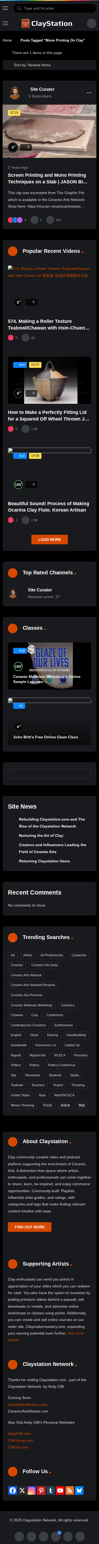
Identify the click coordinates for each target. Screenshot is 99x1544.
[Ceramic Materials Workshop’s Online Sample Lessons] (49, 666)
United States (20, 1095)
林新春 (65, 1105)
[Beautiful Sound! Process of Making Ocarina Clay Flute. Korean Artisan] (49, 471)
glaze (34, 1035)
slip (13, 1075)
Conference (54, 1015)
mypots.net (38, 1055)
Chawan (17, 1015)
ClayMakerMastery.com (27, 1404)
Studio (74, 1075)
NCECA (59, 1055)
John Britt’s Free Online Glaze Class (45, 737)
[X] (22, 1490)
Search (85, 773)
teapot (58, 1085)
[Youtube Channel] (60, 1490)
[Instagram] (31, 1490)
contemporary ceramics (28, 1025)
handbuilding (76, 1035)
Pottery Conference (62, 1065)
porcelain (81, 1055)
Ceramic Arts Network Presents (33, 985)
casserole (79, 955)
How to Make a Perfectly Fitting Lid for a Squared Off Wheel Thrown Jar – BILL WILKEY (48, 419)
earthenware (63, 1025)
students (55, 1075)
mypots (16, 1055)
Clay (34, 1015)
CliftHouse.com (20, 1440)
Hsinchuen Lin (45, 1045)
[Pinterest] (41, 1490)
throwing (78, 1085)
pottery (34, 1065)
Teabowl (17, 1085)
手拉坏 (47, 1105)
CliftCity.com (18, 1447)
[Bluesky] (79, 1490)
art (13, 955)
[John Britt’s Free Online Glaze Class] (49, 721)
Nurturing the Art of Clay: (41, 835)
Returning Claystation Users (44, 861)
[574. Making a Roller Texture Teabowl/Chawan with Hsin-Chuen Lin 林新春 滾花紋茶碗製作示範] (49, 289)
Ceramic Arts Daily (44, 965)
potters (16, 1065)
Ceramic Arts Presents (27, 995)
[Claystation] (47, 23)
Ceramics (67, 1005)
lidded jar (72, 1045)
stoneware (32, 1075)
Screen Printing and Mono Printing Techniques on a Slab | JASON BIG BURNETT (47, 181)
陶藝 (82, 1105)
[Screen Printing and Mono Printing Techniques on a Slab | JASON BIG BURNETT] (49, 131)
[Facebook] (12, 1490)
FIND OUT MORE (30, 1227)
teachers (38, 1085)
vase (42, 1095)
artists (27, 955)
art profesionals (51, 955)
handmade (19, 1045)
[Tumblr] (50, 1490)
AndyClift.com (19, 1433)
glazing (52, 1035)
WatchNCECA (64, 1095)
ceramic (17, 965)
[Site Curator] (14, 92)
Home (7, 40)
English (16, 1035)
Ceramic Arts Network (26, 975)
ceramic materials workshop (31, 1005)
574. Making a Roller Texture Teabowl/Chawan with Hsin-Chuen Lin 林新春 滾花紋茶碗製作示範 (46, 328)
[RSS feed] (69, 1490)
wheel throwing (22, 1105)
